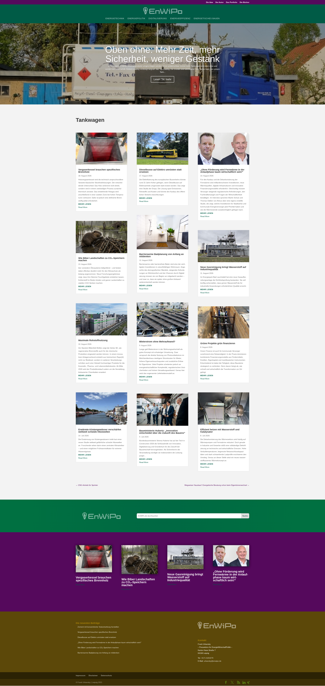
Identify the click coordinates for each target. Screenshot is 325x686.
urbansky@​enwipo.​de (212, 661)
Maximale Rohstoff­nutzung (93, 340)
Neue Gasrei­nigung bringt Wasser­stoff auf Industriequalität (223, 268)
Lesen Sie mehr (162, 79)
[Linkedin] (244, 682)
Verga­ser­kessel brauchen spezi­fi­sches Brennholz (99, 170)
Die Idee (209, 2)
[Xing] (248, 682)
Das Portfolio (231, 2)
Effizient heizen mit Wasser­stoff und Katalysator (219, 430)
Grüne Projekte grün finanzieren (217, 343)
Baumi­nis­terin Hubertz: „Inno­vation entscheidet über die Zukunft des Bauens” (162, 431)
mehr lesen (84, 204)
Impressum (80, 675)
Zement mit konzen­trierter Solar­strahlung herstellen (98, 627)
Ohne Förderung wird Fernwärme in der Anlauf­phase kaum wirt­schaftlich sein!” (222, 170)
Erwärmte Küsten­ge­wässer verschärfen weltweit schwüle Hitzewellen (99, 430)
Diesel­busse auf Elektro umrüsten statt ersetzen (160, 170)
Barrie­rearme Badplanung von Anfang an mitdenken (161, 255)
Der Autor (219, 2)
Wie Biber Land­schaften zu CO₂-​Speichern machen (101, 259)
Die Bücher (244, 2)
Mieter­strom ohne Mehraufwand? (157, 341)
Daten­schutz (106, 675)
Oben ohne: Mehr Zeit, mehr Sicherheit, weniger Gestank (162, 54)
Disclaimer (93, 675)
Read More (82, 207)
